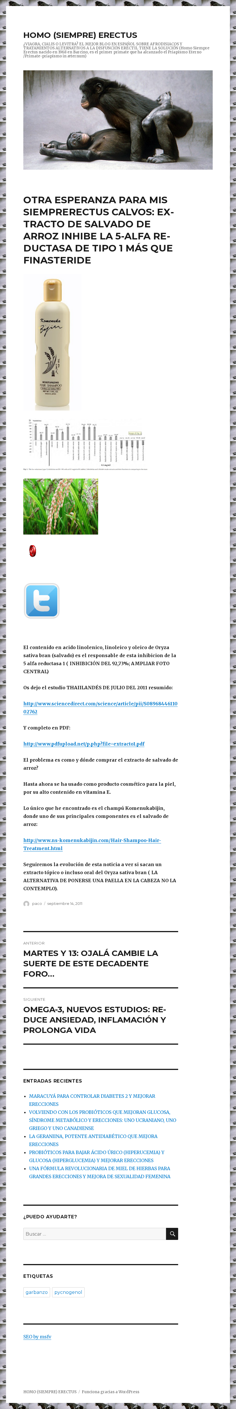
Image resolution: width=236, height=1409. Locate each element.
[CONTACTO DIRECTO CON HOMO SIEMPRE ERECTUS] (100, 550)
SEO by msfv (37, 1337)
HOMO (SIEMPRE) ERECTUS (80, 35)
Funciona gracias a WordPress (110, 1391)
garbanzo (37, 1292)
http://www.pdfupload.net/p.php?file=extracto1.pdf (83, 744)
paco (37, 903)
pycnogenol (68, 1292)
